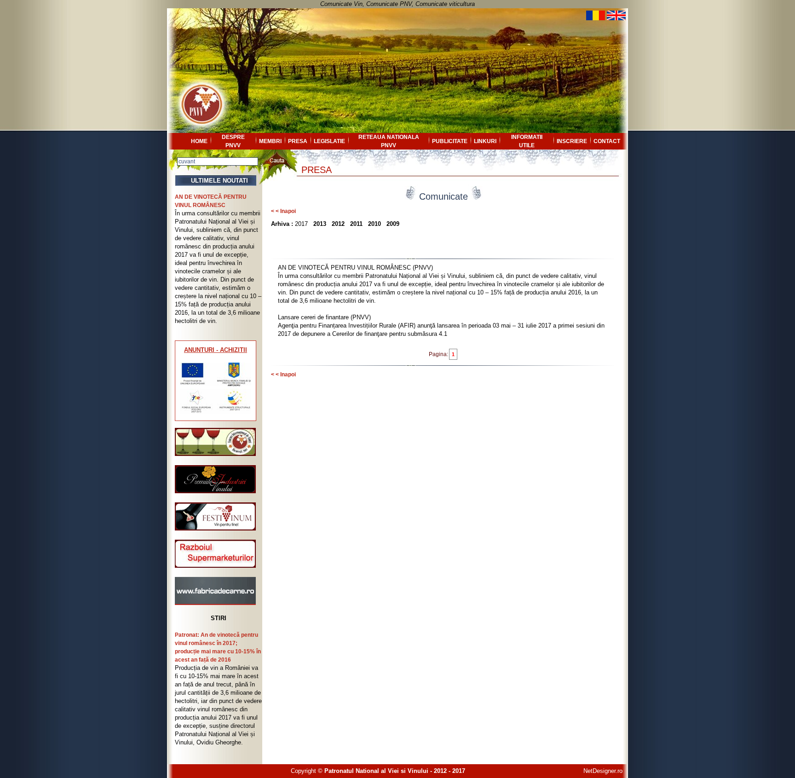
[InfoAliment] (215, 602)
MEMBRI (270, 141)
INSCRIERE (572, 141)
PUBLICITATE (449, 141)
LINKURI (485, 141)
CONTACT (606, 141)
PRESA (297, 141)
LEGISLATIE (329, 141)
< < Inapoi (283, 211)
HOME (199, 141)
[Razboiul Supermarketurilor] (215, 565)
